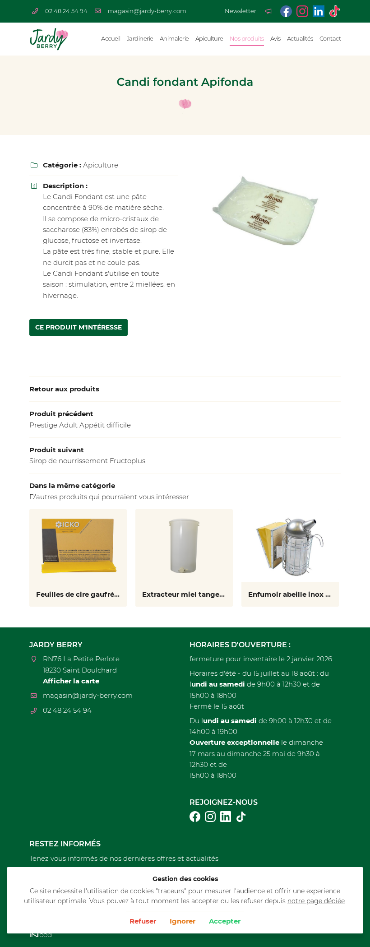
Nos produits (247, 38)
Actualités (300, 38)
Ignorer (182, 921)
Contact (330, 38)
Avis (275, 38)
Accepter (224, 921)
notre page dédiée (316, 901)
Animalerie (174, 38)
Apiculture (209, 38)
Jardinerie (140, 38)
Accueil (110, 38)
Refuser (143, 921)
